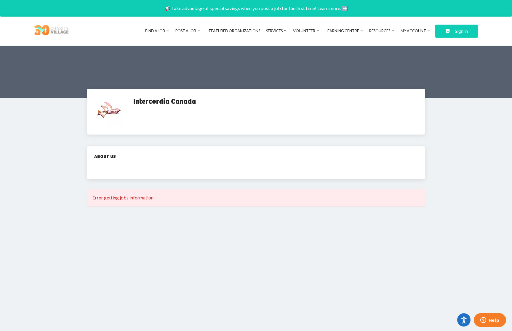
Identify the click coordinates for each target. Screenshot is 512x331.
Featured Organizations (234, 30)
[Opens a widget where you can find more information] (489, 320)
